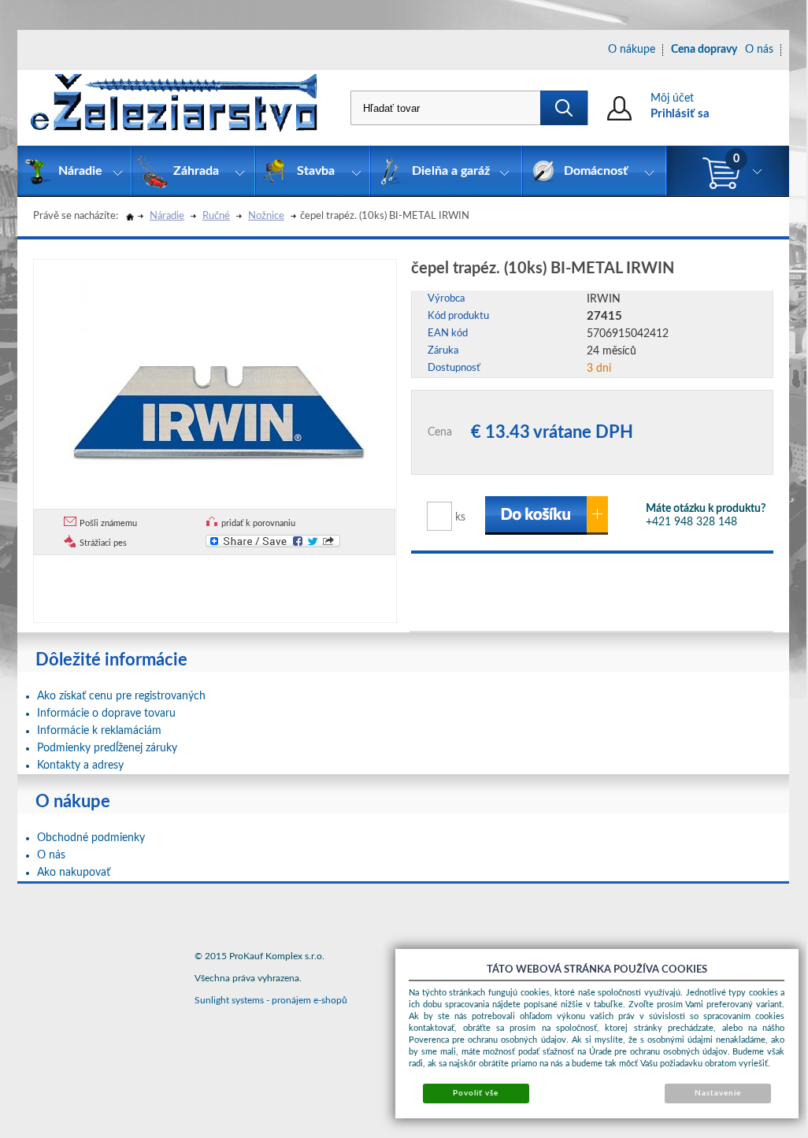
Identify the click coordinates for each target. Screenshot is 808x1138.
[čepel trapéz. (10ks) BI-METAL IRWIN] (219, 411)
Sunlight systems (229, 1000)
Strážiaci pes (103, 543)
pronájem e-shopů (309, 1000)
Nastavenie (718, 1093)
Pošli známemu (108, 523)
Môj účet (672, 98)
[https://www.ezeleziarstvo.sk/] (174, 107)
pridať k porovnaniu (258, 523)
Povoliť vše (476, 1093)
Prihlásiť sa (680, 114)
